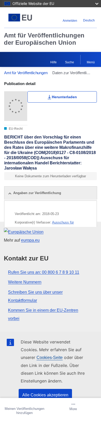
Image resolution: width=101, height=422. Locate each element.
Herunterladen (64, 97)
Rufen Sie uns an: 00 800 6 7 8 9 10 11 (43, 272)
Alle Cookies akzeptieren (45, 395)
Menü (91, 62)
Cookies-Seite (50, 357)
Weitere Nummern (24, 282)
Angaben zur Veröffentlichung (37, 193)
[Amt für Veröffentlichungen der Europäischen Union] (20, 17)
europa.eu (30, 240)
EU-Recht (15, 129)
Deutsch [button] (89, 20)
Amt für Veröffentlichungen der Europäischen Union (44, 39)
